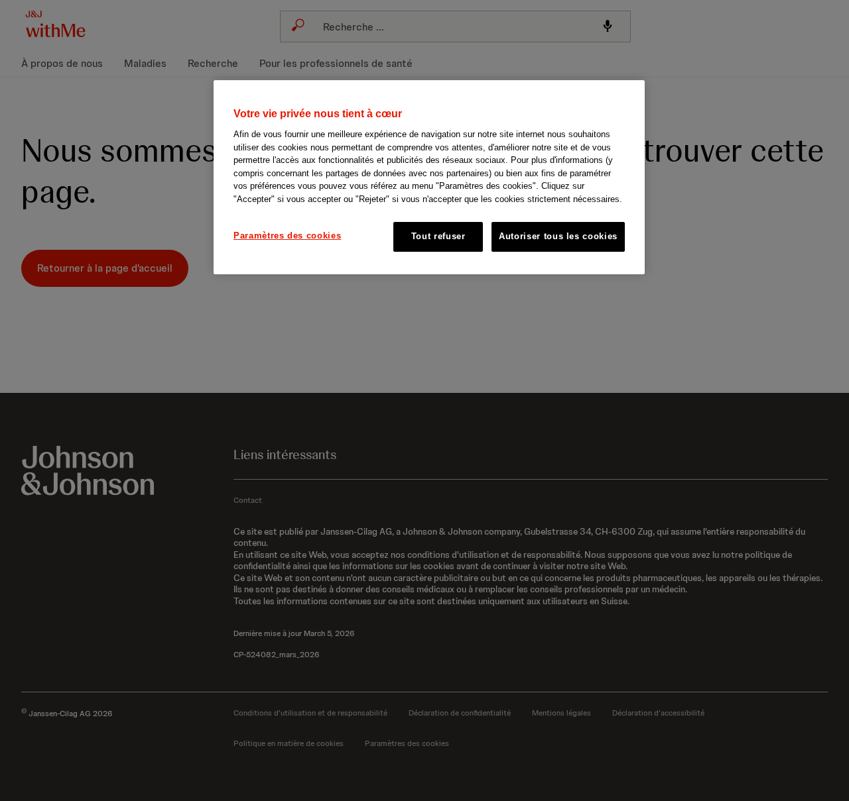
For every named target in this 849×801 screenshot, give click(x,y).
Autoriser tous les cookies (558, 236)
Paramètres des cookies (287, 235)
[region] (429, 177)
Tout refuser (438, 236)
